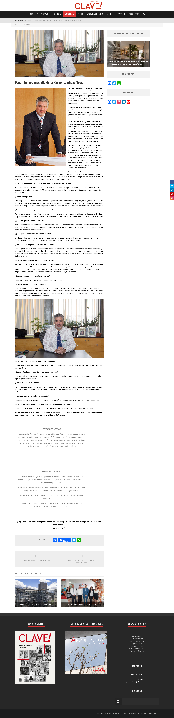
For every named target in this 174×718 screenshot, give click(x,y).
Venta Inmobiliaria (95, 14)
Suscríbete (134, 14)
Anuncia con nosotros (137, 639)
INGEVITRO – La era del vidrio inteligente (36, 604)
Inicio (30, 14)
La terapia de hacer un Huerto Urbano (37, 560)
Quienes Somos (137, 646)
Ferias (80, 14)
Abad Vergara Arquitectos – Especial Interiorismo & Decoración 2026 (52, 20)
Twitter (121, 14)
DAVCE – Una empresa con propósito (82, 604)
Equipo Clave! (137, 643)
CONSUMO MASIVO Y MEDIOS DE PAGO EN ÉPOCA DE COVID (81, 561)
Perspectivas (42, 14)
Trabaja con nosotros (137, 641)
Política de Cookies (137, 651)
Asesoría (68, 14)
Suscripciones (137, 636)
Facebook (110, 14)
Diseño (56, 14)
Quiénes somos (153, 713)
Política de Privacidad (137, 648)
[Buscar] (144, 14)
